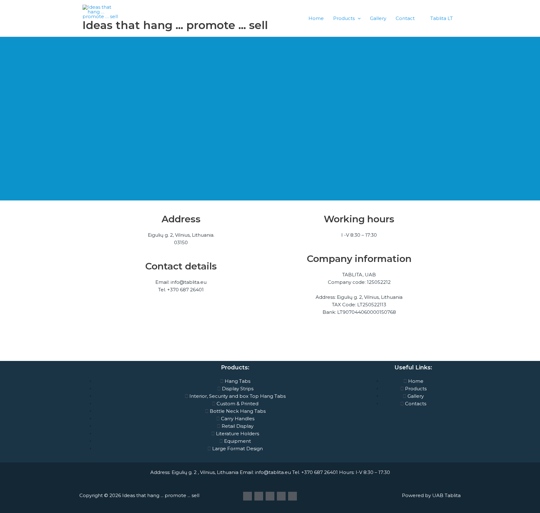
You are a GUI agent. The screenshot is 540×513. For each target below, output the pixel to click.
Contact (405, 18)
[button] (358, 18)
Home (316, 18)
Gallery (378, 18)
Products (344, 18)
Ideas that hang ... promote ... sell (175, 25)
